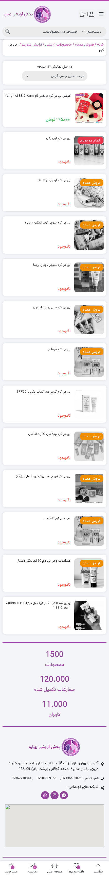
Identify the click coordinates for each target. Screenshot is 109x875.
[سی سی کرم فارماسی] (89, 531)
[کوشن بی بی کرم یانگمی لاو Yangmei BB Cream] (89, 108)
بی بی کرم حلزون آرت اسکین (51, 307)
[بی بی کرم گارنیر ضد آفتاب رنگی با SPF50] (89, 404)
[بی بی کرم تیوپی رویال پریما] (89, 277)
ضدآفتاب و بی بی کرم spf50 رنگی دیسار (43, 560)
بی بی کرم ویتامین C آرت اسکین (49, 434)
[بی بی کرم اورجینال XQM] (89, 193)
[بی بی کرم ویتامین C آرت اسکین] (89, 446)
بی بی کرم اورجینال (58, 138)
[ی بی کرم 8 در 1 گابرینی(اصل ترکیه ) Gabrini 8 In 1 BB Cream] (89, 615)
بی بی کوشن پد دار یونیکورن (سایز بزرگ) (43, 476)
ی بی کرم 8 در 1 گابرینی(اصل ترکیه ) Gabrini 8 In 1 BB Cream (38, 606)
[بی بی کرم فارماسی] (89, 362)
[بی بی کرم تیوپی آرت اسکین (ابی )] (89, 235)
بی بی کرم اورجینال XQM (54, 180)
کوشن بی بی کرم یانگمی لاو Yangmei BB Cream (37, 95)
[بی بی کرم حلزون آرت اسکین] (89, 319)
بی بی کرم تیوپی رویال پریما (51, 264)
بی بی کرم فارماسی (58, 349)
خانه (100, 44)
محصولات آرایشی (58, 44)
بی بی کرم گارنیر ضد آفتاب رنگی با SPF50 (43, 391)
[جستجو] (7, 32)
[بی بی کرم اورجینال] (89, 150)
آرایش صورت (32, 44)
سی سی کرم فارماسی (57, 518)
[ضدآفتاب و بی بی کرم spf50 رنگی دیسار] (89, 573)
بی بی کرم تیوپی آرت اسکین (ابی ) (47, 222)
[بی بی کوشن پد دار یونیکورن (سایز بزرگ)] (89, 488)
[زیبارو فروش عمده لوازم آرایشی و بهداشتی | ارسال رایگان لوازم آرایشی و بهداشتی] (27, 14)
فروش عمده (84, 44)
